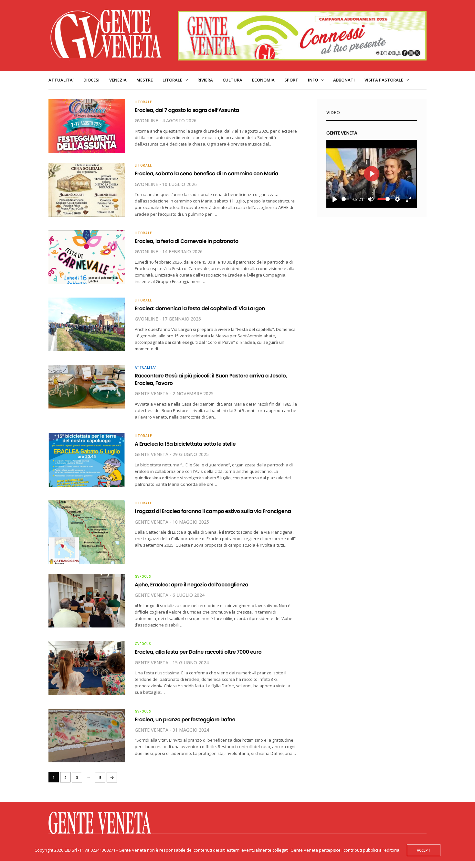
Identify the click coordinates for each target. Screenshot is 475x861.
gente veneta (151, 393)
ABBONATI (344, 80)
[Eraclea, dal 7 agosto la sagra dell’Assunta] (86, 126)
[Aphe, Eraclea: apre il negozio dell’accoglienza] (86, 600)
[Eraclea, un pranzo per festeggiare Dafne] (86, 735)
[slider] (345, 199)
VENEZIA (118, 80)
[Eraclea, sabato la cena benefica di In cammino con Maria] (86, 189)
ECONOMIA (263, 80)
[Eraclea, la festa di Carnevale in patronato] (86, 257)
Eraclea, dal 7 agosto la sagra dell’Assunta (187, 110)
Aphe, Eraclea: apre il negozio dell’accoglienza (191, 584)
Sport (291, 80)
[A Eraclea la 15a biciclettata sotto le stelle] (86, 460)
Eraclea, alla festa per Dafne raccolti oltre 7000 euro (198, 652)
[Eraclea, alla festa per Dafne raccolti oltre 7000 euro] (86, 668)
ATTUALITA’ (61, 80)
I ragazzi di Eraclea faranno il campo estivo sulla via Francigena (213, 511)
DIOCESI (91, 80)
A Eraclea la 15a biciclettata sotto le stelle (185, 444)
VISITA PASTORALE (383, 80)
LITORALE (172, 80)
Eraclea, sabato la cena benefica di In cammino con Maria (207, 173)
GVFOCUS (143, 576)
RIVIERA (205, 80)
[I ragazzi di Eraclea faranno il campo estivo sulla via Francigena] (86, 532)
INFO (313, 80)
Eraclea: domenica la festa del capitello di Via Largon (200, 308)
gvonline (146, 120)
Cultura (232, 80)
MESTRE (144, 80)
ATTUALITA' (145, 367)
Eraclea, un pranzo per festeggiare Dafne (185, 719)
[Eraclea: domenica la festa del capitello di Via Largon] (86, 324)
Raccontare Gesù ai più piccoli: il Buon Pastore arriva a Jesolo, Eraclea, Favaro (211, 379)
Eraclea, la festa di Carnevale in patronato (186, 241)
